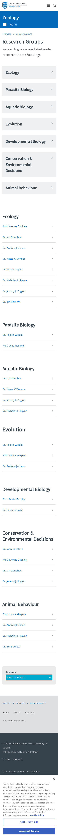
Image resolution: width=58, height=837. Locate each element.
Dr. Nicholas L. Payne (14, 280)
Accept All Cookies (29, 830)
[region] (29, 806)
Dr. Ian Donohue (12, 237)
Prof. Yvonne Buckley (14, 226)
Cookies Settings (29, 821)
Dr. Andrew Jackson (13, 247)
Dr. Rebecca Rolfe (12, 509)
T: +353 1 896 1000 (12, 759)
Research (6, 34)
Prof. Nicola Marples (14, 455)
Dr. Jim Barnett (11, 301)
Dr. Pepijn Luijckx (12, 269)
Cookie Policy (37, 815)
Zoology (10, 17)
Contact (29, 712)
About (17, 712)
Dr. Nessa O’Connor (13, 258)
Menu (13, 24)
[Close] (54, 779)
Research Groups (24, 34)
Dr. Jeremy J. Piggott (13, 291)
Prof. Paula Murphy (13, 499)
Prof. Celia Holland (13, 345)
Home (5, 712)
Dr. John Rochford (12, 548)
